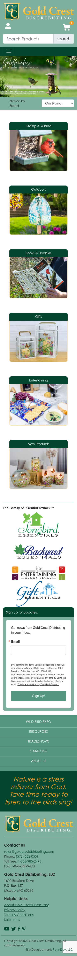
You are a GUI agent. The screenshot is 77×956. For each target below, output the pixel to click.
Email (15, 641)
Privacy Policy (14, 910)
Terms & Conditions (18, 915)
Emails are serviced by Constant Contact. (38, 684)
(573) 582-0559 (27, 856)
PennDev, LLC (63, 949)
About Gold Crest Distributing (26, 905)
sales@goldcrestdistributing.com (29, 851)
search (63, 38)
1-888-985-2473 (29, 861)
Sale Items (12, 920)
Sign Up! (38, 695)
